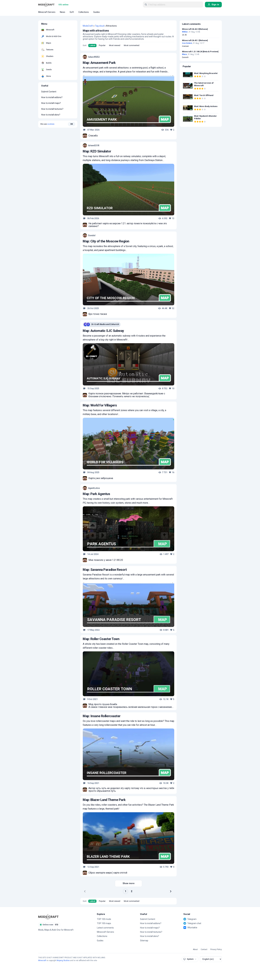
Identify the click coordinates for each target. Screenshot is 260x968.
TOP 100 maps (104, 923)
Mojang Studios (63, 960)
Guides (100, 940)
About (195, 949)
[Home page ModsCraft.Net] (46, 5)
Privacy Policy (216, 949)
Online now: (50, 924)
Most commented (131, 45)
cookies (50, 124)
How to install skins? (50, 114)
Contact (204, 949)
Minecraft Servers (105, 932)
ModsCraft (88, 26)
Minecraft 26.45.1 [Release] (195, 40)
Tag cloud (99, 26)
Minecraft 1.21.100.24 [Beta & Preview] (200, 52)
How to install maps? (51, 103)
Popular (102, 45)
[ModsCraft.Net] (48, 916)
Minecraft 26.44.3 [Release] (195, 29)
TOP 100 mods (104, 919)
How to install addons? (51, 97)
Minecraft (42, 960)
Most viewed (114, 45)
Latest (92, 45)
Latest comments (105, 927)
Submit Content (48, 91)
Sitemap (144, 940)
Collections (102, 936)
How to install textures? (52, 109)
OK (71, 124)
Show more (129, 883)
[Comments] (84, 129)
